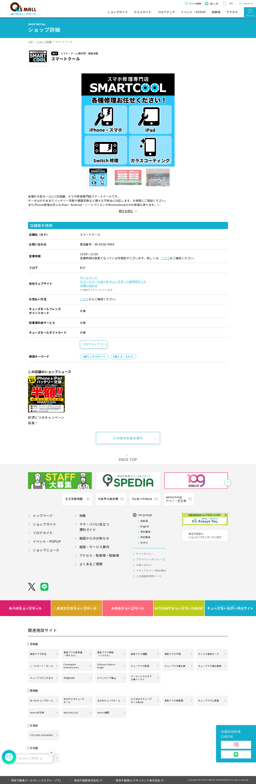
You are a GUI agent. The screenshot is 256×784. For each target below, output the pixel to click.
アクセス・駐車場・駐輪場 (99, 555)
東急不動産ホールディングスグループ (34, 780)
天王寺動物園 (74, 499)
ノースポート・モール (41, 665)
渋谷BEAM (69, 677)
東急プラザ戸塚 (173, 653)
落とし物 (214, 3)
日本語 (144, 521)
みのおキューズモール (127, 607)
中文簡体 (145, 537)
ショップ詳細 (44, 41)
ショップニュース (46, 550)
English (144, 526)
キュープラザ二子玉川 (41, 677)
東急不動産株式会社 (86, 780)
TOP (30, 41)
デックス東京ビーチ (208, 653)
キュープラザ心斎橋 (208, 700)
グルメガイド (142, 12)
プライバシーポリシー (148, 559)
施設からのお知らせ (94, 538)
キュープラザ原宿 (140, 665)
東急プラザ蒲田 (139, 653)
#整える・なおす (123, 356)
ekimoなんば (71, 712)
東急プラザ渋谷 (38, 653)
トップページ (43, 515)
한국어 (144, 542)
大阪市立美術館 (108, 499)
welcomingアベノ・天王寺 (176, 499)
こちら (165, 258)
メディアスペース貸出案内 (151, 570)
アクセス (232, 12)
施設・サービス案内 (94, 546)
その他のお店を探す (128, 438)
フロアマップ (166, 12)
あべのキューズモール (25, 607)
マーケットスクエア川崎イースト (141, 678)
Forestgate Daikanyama (71, 666)
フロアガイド (43, 532)
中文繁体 (145, 531)
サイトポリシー (145, 553)
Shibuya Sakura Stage (106, 666)
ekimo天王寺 (37, 712)
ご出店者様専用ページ (148, 576)
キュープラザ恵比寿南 (209, 665)
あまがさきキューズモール (76, 607)
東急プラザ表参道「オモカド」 (73, 654)
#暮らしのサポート (94, 356)
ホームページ (88, 277)
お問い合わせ (88, 285)
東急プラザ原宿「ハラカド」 (105, 654)
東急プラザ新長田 (174, 700)
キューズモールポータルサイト (230, 607)
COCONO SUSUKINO (41, 735)
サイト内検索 (195, 3)
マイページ (248, 3)
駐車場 (216, 12)
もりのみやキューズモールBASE (179, 607)
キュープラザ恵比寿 (175, 665)
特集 (82, 515)
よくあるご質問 (91, 564)
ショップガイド (117, 12)
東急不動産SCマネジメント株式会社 (138, 780)
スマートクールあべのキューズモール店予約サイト (113, 281)
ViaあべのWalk (142, 499)
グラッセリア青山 (106, 677)
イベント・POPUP (193, 12)
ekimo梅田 (103, 712)
